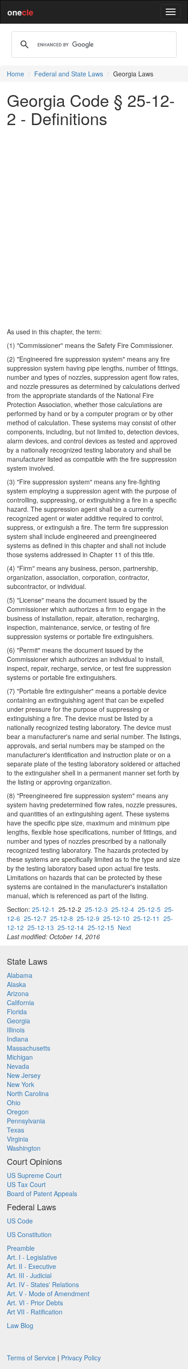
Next (124, 927)
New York (20, 1084)
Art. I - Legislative (32, 1257)
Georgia (18, 1020)
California (20, 1002)
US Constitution (29, 1234)
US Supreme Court (34, 1175)
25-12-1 (43, 909)
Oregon (18, 1111)
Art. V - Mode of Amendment (48, 1293)
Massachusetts (28, 1047)
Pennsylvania (26, 1120)
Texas (15, 1129)
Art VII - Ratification (35, 1311)
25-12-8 (61, 918)
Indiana (17, 1038)
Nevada (18, 1066)
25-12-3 (96, 909)
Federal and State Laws (68, 73)
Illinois (16, 1029)
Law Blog (20, 1325)
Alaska (16, 984)
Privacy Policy (81, 1357)
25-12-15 (101, 927)
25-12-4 (122, 909)
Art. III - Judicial (29, 1275)
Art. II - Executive (31, 1266)
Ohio (14, 1102)
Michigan (20, 1057)
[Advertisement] (94, 227)
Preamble (21, 1248)
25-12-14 (70, 927)
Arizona (18, 993)
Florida (17, 1011)
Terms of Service (31, 1357)
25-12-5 (149, 909)
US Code (20, 1220)
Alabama (19, 975)
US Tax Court (26, 1184)
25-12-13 (40, 927)
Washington (24, 1148)
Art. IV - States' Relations (43, 1284)
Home (15, 73)
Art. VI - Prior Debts (35, 1302)
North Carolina (28, 1093)
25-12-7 (35, 918)
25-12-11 (146, 918)
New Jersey (24, 1075)
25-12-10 (116, 918)
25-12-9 (88, 918)
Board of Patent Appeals (42, 1193)
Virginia (17, 1138)
